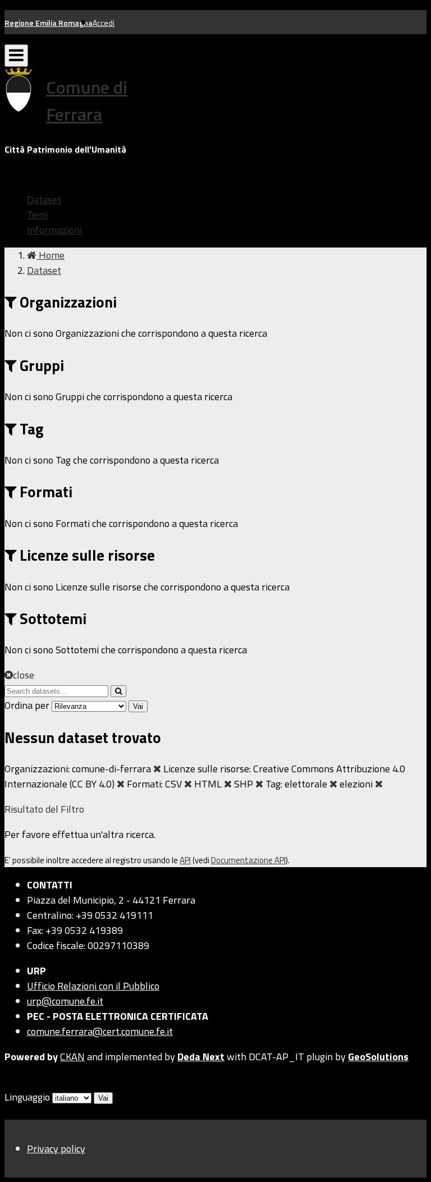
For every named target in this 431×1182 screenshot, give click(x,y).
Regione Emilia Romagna (48, 23)
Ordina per (26, 705)
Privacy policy (56, 1148)
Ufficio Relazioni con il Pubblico (93, 985)
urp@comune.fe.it (65, 1001)
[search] (118, 691)
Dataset (44, 199)
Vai (138, 706)
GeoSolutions (378, 1056)
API (185, 860)
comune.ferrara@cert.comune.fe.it (100, 1031)
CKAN (72, 1056)
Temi (37, 214)
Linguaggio (27, 1097)
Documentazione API (248, 860)
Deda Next (200, 1056)
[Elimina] (157, 768)
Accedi (103, 23)
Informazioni (54, 229)
